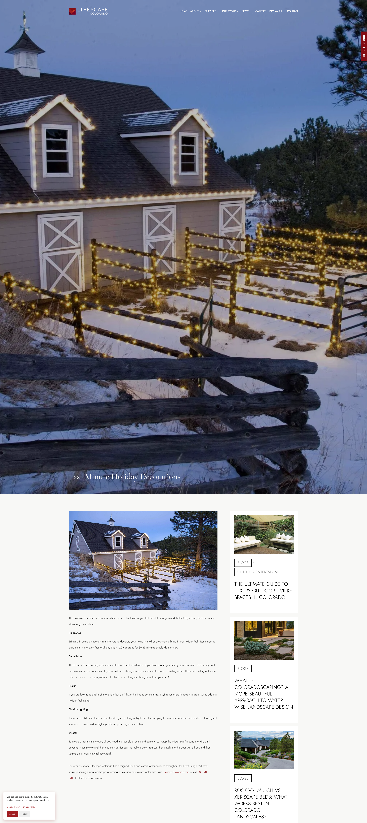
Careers (260, 11)
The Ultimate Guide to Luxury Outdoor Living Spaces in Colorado (263, 590)
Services (210, 11)
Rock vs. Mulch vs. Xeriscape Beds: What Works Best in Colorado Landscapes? (260, 803)
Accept (12, 813)
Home (183, 11)
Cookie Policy (13, 806)
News (245, 11)
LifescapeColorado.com (176, 772)
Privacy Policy (28, 806)
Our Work (229, 11)
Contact (292, 11)
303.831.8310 (364, 46)
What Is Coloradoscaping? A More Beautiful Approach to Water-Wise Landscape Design (263, 694)
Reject (25, 813)
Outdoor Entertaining (258, 572)
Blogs (243, 563)
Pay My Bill (276, 11)
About (194, 11)
